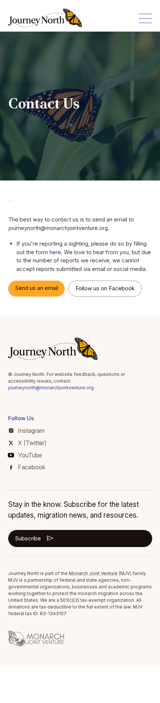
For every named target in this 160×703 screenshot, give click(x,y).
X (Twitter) (32, 443)
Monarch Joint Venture (93, 573)
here (55, 252)
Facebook (31, 467)
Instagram (31, 430)
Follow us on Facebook (105, 288)
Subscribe (28, 538)
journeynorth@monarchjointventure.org (51, 387)
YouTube (30, 455)
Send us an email (36, 287)
